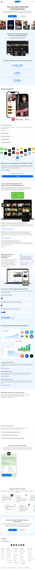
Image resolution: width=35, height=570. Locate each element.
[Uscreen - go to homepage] (2, 2)
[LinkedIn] (23, 545)
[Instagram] (16, 545)
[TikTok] (21, 545)
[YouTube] (18, 545)
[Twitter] (11, 545)
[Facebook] (14, 545)
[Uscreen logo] (3, 538)
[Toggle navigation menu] (33, 1)
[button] (20, 482)
